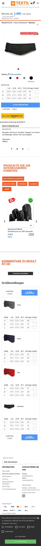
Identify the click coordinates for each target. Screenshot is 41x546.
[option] (20, 49)
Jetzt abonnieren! (10, 462)
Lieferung (5, 479)
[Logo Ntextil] (20, 3)
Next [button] (37, 50)
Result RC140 (6, 129)
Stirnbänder (22, 184)
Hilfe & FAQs (6, 486)
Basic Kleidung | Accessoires (13, 178)
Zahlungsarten (6, 476)
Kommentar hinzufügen (20, 273)
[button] (31, 3)
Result (4, 23)
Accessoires (33, 184)
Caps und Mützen (9, 184)
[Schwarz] (31, 78)
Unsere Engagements (9, 489)
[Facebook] (11, 149)
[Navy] (10, 78)
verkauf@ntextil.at (27, 480)
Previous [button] (5, 50)
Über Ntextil (6, 471)
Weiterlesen (13, 523)
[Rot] (17, 78)
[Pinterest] (22, 149)
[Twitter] (17, 149)
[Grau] (24, 78)
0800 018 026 (26, 485)
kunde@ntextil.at (27, 476)
